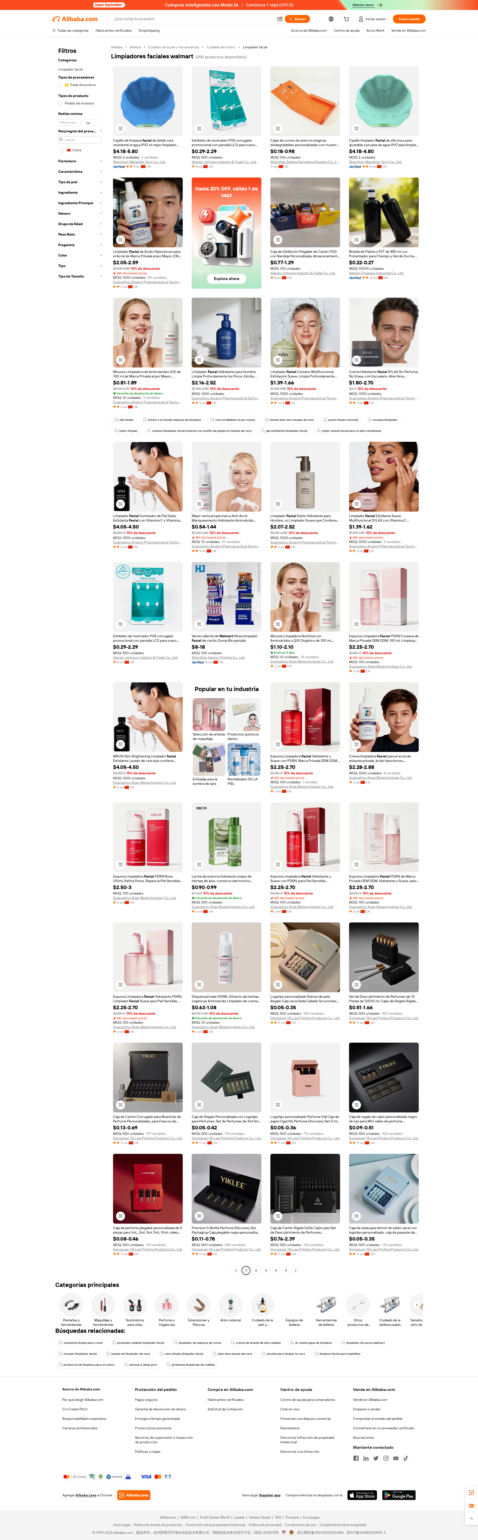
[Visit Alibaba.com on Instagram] (386, 1458)
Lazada (239, 1517)
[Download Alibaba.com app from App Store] (362, 1495)
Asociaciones (363, 1438)
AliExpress (168, 1517)
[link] (471, 1492)
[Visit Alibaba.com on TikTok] (406, 1458)
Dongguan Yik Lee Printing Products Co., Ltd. (305, 1018)
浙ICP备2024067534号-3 (366, 1533)
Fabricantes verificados (226, 1400)
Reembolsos (290, 1428)
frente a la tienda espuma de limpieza (174, 420)
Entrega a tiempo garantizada (157, 1419)
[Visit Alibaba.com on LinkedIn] (366, 1458)
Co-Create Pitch (75, 1409)
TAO (278, 1517)
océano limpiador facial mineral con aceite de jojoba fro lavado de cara (202, 431)
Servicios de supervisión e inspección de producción (164, 1440)
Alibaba (116, 47)
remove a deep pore (143, 1364)
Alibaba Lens (85, 1495)
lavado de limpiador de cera (130, 1354)
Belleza (135, 47)
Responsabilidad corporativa (84, 1419)
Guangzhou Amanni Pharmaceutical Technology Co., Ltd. (148, 282)
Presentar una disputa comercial (305, 1419)
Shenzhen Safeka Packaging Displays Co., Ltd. (305, 162)
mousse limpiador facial (80, 1354)
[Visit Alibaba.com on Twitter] (376, 1458)
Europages (311, 1517)
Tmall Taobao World (215, 1517)
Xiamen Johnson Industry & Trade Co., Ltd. (224, 162)
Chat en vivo (289, 1409)
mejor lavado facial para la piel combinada (351, 431)
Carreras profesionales (80, 1428)
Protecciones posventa (153, 1428)
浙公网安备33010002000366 (320, 1533)
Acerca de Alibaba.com (81, 1389)
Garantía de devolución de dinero (160, 1409)
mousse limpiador (385, 420)
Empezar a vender (367, 1409)
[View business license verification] (284, 1532)
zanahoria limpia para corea (83, 1343)
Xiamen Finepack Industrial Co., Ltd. (376, 273)
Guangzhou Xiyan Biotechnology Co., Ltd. (302, 661)
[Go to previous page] (236, 1270)
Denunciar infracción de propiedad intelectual (307, 1440)
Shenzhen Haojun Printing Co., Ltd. (218, 657)
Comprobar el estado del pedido (378, 1419)
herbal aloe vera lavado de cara (292, 420)
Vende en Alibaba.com (370, 1400)
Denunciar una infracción (299, 1451)
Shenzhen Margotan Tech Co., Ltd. (139, 162)
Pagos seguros (146, 1400)
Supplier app (270, 1495)
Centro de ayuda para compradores (307, 1400)
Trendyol (292, 1517)
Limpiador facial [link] (255, 47)
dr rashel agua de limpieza (313, 1343)
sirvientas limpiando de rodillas (193, 1364)
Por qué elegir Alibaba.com (82, 1400)
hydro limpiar (128, 431)
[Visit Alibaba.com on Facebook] (356, 1458)
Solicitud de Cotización (225, 1409)
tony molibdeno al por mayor (235, 420)
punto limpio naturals (343, 420)
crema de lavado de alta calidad (258, 1343)
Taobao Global (259, 1517)
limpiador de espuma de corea (200, 1343)
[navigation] (80, 659)
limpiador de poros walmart (365, 1343)
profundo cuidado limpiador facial (140, 1343)
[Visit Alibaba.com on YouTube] (396, 1458)
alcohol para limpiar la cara (286, 1354)
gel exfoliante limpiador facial (286, 431)
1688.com (187, 1517)
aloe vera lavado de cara (235, 1354)
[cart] (347, 20)
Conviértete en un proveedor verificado (383, 1428)
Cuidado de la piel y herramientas (173, 47)
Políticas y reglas (148, 1451)
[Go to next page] (295, 1270)
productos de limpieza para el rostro (89, 1364)
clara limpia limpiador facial (184, 1354)
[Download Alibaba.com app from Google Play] (399, 1495)
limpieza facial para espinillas (339, 1354)
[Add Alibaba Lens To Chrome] (133, 1495)
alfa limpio (126, 420)
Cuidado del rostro (221, 47)
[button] (280, 19)
